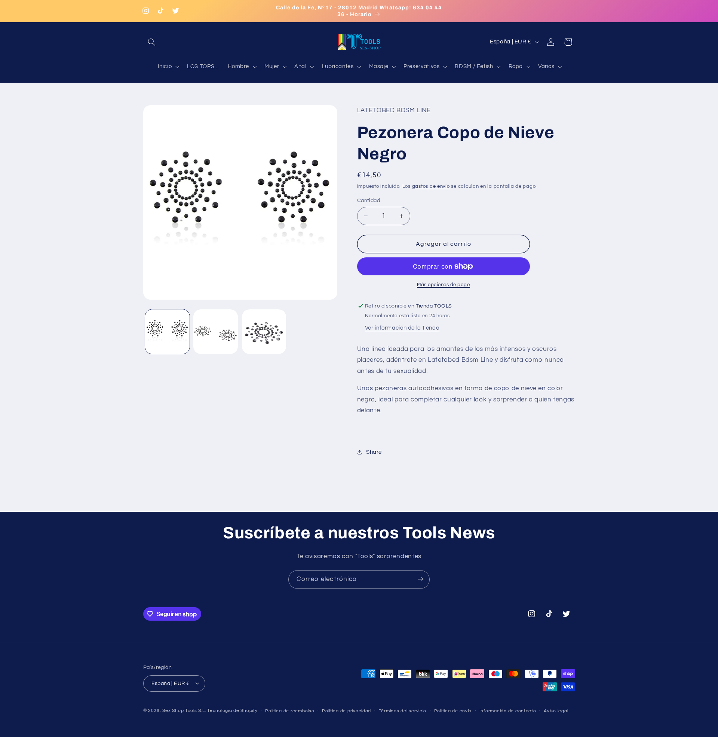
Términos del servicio (402, 711)
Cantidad (368, 200)
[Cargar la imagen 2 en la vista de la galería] (215, 331)
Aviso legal (556, 711)
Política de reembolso (289, 711)
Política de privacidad (346, 711)
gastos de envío (431, 186)
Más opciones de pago (443, 284)
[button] (151, 42)
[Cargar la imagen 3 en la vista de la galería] (264, 331)
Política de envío (453, 711)
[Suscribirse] (420, 579)
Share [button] (374, 452)
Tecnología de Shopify (232, 710)
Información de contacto (507, 711)
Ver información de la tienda (402, 328)
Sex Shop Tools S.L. (184, 710)
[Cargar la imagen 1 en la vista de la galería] (167, 331)
